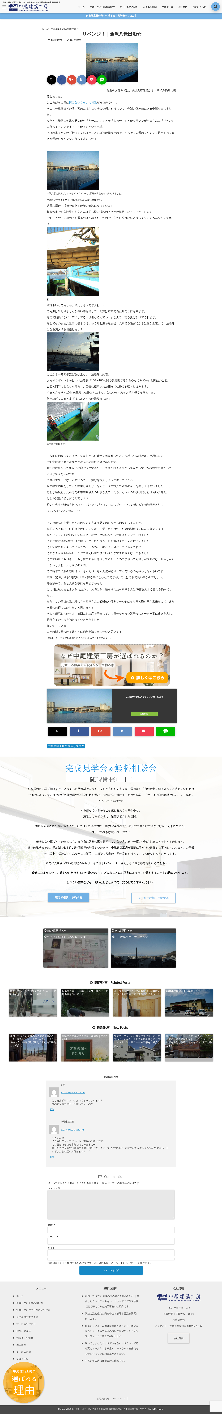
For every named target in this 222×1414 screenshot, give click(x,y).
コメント (54, 1188)
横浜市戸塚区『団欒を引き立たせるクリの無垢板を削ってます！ (85, 993)
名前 (52, 1225)
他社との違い (23, 1331)
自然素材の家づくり (27, 1317)
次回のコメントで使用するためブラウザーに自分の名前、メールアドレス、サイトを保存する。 (100, 1262)
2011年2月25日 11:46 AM (73, 1092)
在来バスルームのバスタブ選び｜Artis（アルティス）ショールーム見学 (33, 993)
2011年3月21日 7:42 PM (72, 1130)
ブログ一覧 (167, 7)
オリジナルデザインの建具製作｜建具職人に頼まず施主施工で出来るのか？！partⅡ (137, 993)
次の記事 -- (130, 930)
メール (53, 1236)
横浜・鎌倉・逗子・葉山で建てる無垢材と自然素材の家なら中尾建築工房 (103, 1409)
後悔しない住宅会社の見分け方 (33, 1309)
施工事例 (21, 1344)
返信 (52, 1109)
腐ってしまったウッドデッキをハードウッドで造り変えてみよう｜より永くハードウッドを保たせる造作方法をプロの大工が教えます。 (189, 1041)
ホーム (81, 7)
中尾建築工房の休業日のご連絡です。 (105, 1360)
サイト (51, 1248)
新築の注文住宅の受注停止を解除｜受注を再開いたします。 (85, 1038)
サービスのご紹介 (129, 7)
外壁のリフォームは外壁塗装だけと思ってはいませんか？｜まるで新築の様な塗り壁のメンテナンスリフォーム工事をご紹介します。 (137, 1041)
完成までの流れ (24, 1338)
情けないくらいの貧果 (83, 102)
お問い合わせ (199, 7)
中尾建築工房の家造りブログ (66, 746)
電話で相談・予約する (68, 897)
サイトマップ (119, 1398)
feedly (145, 714)
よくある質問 (150, 7)
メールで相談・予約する (153, 897)
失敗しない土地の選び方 (102, 7)
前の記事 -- (66, 930)
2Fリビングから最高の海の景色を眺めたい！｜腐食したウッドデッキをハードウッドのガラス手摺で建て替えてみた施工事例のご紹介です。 (33, 1041)
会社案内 (182, 7)
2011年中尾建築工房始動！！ (182, 991)
